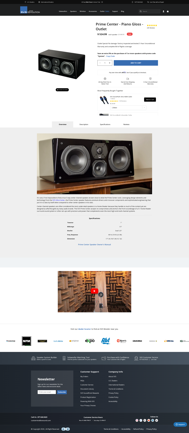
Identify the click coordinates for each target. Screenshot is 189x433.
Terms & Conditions (111, 429)
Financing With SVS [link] (87, 401)
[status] (136, 63)
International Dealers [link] (116, 385)
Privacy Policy (151, 429)
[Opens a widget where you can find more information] (180, 424)
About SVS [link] (112, 376)
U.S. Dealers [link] (113, 381)
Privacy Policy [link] (113, 393)
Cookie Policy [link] (113, 397)
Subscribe (62, 392)
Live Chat (153, 359)
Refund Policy (138, 429)
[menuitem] (63, 11)
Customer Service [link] (86, 385)
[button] (168, 11)
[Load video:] (94, 291)
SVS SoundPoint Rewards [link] (89, 393)
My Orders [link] (84, 376)
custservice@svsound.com (41, 420)
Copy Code (110, 56)
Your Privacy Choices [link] (88, 405)
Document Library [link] (87, 389)
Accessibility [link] (113, 401)
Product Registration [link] (88, 397)
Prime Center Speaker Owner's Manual (94, 244)
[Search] (141, 11)
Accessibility (125, 429)
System (101, 56)
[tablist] (62, 124)
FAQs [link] (82, 381)
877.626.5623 (144, 359)
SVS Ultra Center (58, 200)
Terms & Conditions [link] (116, 389)
